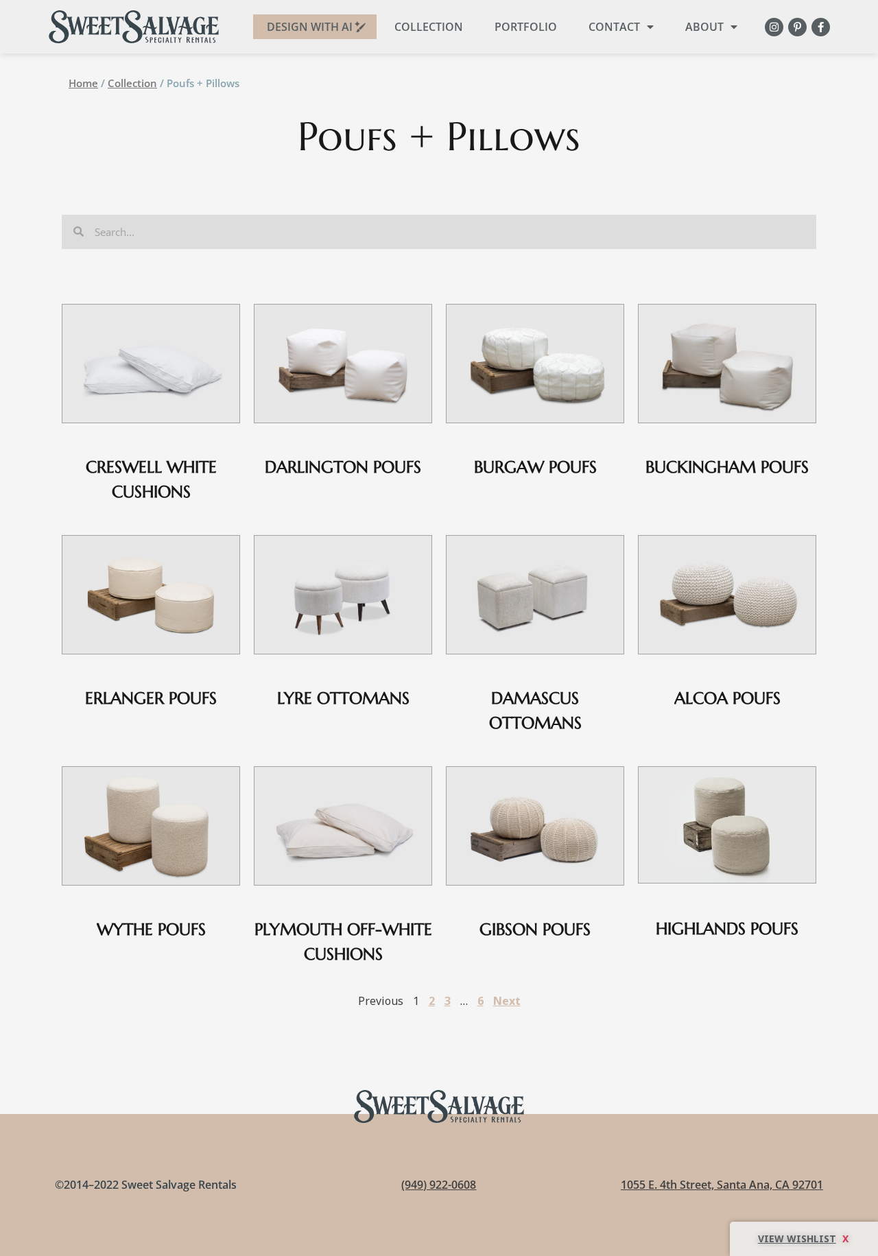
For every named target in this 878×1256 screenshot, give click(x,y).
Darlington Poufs (343, 467)
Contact (614, 26)
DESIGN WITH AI (310, 26)
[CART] (804, 1239)
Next (507, 1000)
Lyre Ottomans (343, 698)
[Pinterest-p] (797, 27)
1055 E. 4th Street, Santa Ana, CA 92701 (722, 1184)
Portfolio (526, 26)
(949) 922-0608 (438, 1184)
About (704, 26)
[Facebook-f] (820, 27)
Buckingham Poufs (727, 467)
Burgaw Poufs (535, 467)
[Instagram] (774, 27)
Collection (428, 26)
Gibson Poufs (535, 929)
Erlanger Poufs (151, 698)
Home (83, 83)
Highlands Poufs (727, 929)
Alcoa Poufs (727, 698)
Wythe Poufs (151, 929)
